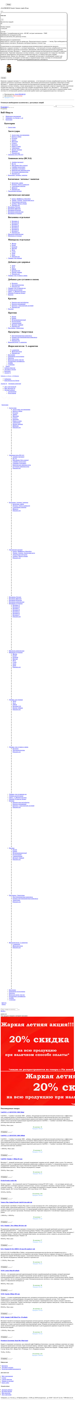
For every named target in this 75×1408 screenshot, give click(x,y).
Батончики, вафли (17, 183)
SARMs (10, 363)
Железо (14, 243)
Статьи (4, 1378)
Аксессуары (12, 127)
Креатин (10, 294)
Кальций (14, 247)
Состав (3, 78)
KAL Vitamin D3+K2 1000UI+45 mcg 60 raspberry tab (18, 1249)
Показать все (16, 153)
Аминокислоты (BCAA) (15, 154)
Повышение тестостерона (16, 356)
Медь (13, 250)
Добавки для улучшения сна (17, 288)
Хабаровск (7, 379)
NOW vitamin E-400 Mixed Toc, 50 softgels (14, 1317)
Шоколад (14, 188)
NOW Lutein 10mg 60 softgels (10, 1270)
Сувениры (11, 364)
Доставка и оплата (10, 369)
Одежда (14, 143)
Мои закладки (6, 1393)
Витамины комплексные (15, 212)
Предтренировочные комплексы (22, 335)
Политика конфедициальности (11, 1369)
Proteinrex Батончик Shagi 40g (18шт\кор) (14, 1340)
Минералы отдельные (15, 236)
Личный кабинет (9, 390)
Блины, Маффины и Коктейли (21, 199)
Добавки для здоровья (15, 258)
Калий (14, 245)
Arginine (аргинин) (17, 162)
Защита (14, 140)
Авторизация (12, 391)
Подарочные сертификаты (16, 361)
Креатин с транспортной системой (22, 305)
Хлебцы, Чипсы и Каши (19, 203)
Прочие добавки (17, 272)
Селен (14, 251)
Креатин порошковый (18, 304)
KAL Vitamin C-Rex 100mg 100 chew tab (14, 1225)
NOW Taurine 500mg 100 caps (10, 1294)
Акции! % (7, 373)
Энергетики (15, 339)
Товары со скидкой (8, 1381)
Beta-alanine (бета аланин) (20, 165)
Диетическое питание (15, 191)
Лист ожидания (6, 1394)
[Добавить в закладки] (13, 107)
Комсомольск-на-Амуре (11, 380)
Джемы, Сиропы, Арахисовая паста (23, 200)
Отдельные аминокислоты (20, 172)
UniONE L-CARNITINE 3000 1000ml (13, 1135)
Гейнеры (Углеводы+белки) (16, 293)
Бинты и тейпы (16, 136)
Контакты (7, 371)
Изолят (14, 316)
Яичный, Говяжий (17, 325)
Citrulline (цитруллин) (18, 167)
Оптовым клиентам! (14, 383)
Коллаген (15, 283)
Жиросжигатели (17, 351)
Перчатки (15, 145)
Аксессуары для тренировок (20, 135)
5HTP (13, 266)
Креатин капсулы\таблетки (20, 302)
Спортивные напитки (18, 186)
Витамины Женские (14, 208)
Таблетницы (15, 148)
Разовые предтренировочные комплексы (24, 337)
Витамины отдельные (15, 213)
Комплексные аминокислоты (21, 170)
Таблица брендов (9, 368)
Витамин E (15, 227)
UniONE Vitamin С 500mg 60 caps (11, 1159)
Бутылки (14, 138)
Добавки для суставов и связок (17, 275)
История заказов (7, 1391)
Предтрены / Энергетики (16, 328)
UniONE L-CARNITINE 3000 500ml (12, 1112)
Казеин (14, 318)
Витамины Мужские (14, 210)
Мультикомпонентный (19, 320)
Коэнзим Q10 (16, 270)
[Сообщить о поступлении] (11, 107)
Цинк (13, 255)
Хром (13, 253)
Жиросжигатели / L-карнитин (17, 342)
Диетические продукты (19, 202)
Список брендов (7, 1379)
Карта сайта (5, 1382)
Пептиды (11, 358)
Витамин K (15, 229)
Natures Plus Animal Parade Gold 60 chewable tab (16, 1202)
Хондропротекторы (18, 285)
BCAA (14, 164)
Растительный (16, 321)
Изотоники (11, 355)
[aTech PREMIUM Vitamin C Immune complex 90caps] (37, 68)
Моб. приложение (7, 1376)
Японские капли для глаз (16, 359)
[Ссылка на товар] (9, 107)
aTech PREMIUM (20, 94)
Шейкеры (15, 151)
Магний (14, 248)
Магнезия (15, 141)
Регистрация (12, 393)
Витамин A (15, 221)
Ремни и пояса (16, 146)
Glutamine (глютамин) (18, 168)
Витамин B (15, 223)
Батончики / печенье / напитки (17, 175)
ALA (13, 267)
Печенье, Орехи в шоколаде (20, 184)
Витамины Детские (14, 207)
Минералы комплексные (15, 234)
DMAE (14, 269)
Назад (8, 4)
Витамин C (15, 224)
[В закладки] (10, 1132)
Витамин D (15, 226)
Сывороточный (16, 323)
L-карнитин (15, 350)
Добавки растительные (15, 290)
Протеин (11, 309)
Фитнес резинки (17, 149)
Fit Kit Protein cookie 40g (9, 1180)
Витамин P (15, 231)
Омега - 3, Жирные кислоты (17, 291)
